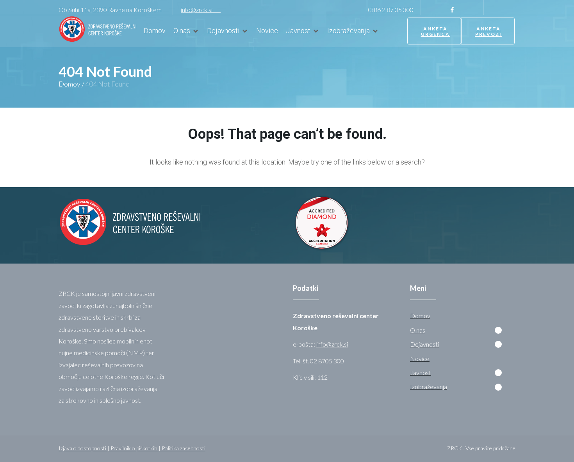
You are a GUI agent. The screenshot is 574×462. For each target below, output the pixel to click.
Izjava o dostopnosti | (85, 448)
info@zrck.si (332, 344)
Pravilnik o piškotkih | (136, 448)
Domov (69, 84)
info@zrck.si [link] (201, 9)
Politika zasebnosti (183, 448)
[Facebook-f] (452, 9)
